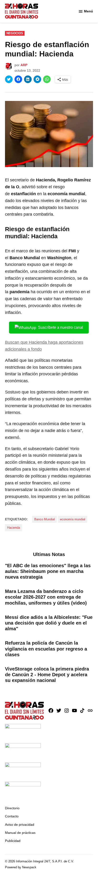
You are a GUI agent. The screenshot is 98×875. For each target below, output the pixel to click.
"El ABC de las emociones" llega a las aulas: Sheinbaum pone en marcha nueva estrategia (48, 571)
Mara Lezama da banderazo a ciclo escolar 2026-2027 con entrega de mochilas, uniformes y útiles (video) (46, 597)
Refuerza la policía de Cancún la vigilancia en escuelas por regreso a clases (46, 648)
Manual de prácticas (20, 833)
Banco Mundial (44, 519)
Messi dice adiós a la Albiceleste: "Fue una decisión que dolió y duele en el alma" (49, 623)
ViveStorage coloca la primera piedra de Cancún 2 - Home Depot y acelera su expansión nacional (47, 674)
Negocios (14, 33)
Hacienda (13, 527)
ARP (23, 65)
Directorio (12, 808)
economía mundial (72, 519)
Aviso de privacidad (19, 824)
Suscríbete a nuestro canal (60, 327)
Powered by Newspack (20, 867)
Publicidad (12, 841)
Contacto (12, 816)
